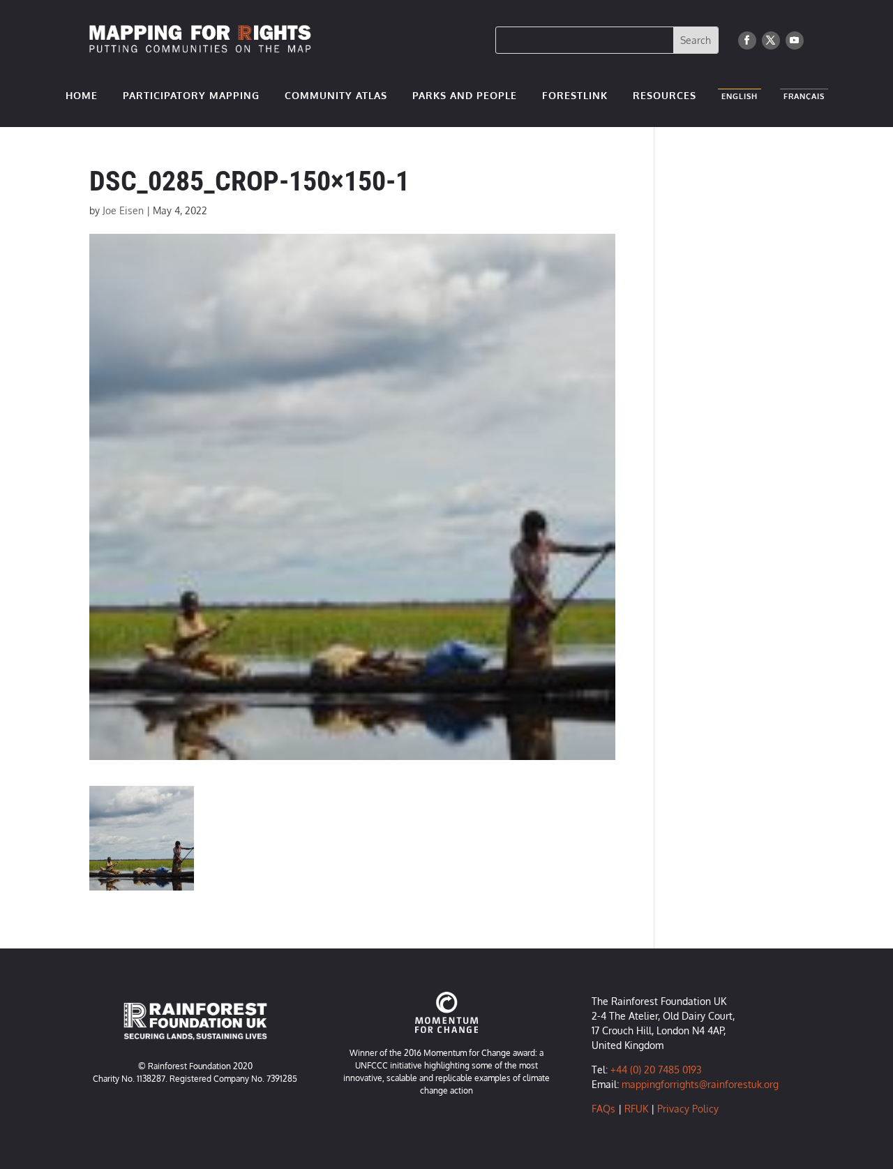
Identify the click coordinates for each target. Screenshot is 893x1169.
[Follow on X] (771, 40)
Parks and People (464, 96)
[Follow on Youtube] (795, 40)
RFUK (636, 1109)
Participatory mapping (191, 96)
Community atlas (336, 96)
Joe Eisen (123, 210)
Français (804, 98)
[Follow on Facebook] (747, 40)
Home (82, 96)
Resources (664, 96)
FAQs (603, 1109)
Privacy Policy (688, 1109)
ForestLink (575, 96)
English (739, 98)
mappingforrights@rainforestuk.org (700, 1084)
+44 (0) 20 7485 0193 (656, 1069)
